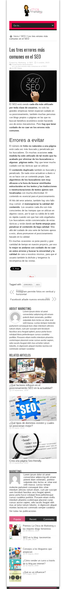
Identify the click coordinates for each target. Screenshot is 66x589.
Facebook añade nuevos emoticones (30, 299)
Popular (17, 519)
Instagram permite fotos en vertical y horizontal (35, 292)
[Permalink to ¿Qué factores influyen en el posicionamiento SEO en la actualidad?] (33, 381)
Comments (48, 519)
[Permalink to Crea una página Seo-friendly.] (33, 457)
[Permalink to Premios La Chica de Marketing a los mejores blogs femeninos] (15, 534)
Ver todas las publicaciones (22, 511)
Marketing (22, 62)
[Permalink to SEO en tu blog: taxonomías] (15, 538)
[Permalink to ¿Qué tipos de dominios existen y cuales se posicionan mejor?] (33, 419)
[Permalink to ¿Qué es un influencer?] (15, 580)
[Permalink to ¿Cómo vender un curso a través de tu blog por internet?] (15, 569)
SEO (23, 36)
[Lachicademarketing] (33, 14)
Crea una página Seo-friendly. (25, 460)
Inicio (16, 36)
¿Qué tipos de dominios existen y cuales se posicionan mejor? (31, 424)
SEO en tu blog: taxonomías (37, 537)
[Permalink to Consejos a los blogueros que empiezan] (15, 557)
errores (28, 285)
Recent (32, 519)
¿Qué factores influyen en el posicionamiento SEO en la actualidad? (30, 386)
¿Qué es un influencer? (34, 572)
